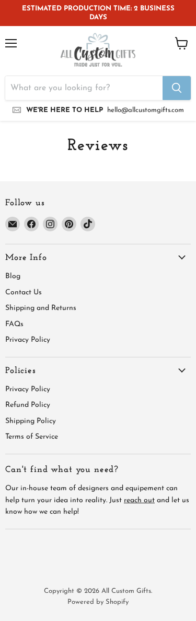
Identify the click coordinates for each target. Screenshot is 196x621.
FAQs (14, 324)
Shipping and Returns (40, 308)
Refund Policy (27, 405)
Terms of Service (31, 437)
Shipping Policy (30, 421)
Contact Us (23, 292)
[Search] (177, 88)
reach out (139, 500)
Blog (12, 276)
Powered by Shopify (98, 602)
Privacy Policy (27, 340)
